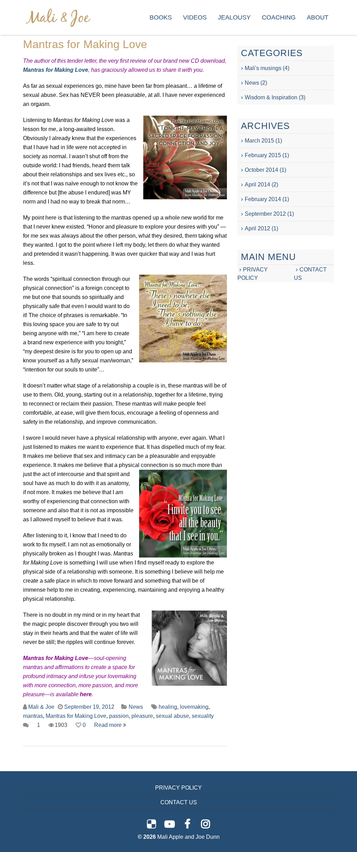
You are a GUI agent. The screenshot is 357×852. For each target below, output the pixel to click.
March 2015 (259, 141)
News (136, 707)
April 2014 (257, 184)
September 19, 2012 (89, 707)
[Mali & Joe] (58, 17)
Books (161, 17)
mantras (33, 716)
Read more (108, 725)
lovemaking (194, 707)
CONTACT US (178, 802)
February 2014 (263, 199)
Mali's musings (263, 68)
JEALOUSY (234, 17)
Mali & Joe (41, 707)
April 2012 (257, 228)
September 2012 (265, 214)
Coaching (279, 17)
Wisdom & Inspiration (271, 97)
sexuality (203, 716)
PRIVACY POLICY (178, 788)
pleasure (142, 716)
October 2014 (261, 170)
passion (119, 716)
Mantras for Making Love (85, 44)
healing (168, 707)
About (317, 17)
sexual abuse (172, 716)
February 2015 (263, 155)
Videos (195, 17)
